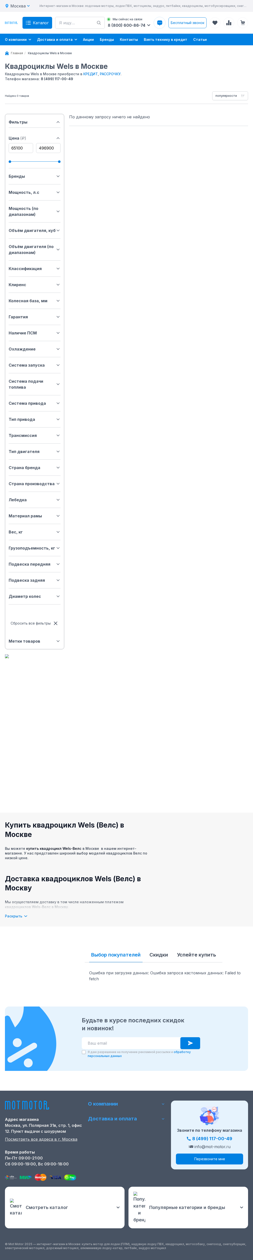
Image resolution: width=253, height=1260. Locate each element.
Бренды (17, 176)
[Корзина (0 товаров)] (242, 22)
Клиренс (17, 284)
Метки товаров (24, 641)
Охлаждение (22, 349)
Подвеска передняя (29, 564)
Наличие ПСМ (23, 332)
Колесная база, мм (28, 300)
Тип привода (22, 419)
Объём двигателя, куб (32, 230)
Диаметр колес (25, 596)
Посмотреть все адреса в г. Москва (41, 1139)
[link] (50, 53)
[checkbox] (84, 1052)
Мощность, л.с (24, 192)
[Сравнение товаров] (228, 22)
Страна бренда (24, 467)
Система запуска (27, 365)
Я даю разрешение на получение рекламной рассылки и (139, 1054)
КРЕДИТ (90, 74)
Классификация (25, 268)
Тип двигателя (24, 451)
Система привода (27, 403)
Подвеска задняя (27, 580)
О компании (103, 1104)
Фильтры (18, 122)
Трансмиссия (23, 435)
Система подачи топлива (26, 384)
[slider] (10, 161)
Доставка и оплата (112, 1119)
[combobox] (230, 95)
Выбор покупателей (116, 955)
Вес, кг (16, 531)
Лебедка (18, 499)
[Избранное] (215, 22)
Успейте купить (196, 955)
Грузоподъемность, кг (32, 548)
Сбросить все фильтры (31, 623)
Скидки (158, 955)
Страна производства (32, 483)
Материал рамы (25, 515)
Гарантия (18, 316)
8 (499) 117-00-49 (57, 79)
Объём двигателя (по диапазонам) (31, 249)
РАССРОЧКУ (110, 74)
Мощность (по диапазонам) (23, 211)
